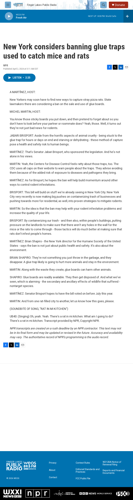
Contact (53, 477)
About (52, 470)
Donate (120, 5)
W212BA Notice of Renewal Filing (112, 463)
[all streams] (128, 16)
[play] (9, 16)
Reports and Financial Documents (114, 471)
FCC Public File (83, 478)
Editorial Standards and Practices (88, 470)
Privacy (52, 463)
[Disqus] (66, 407)
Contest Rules (83, 463)
